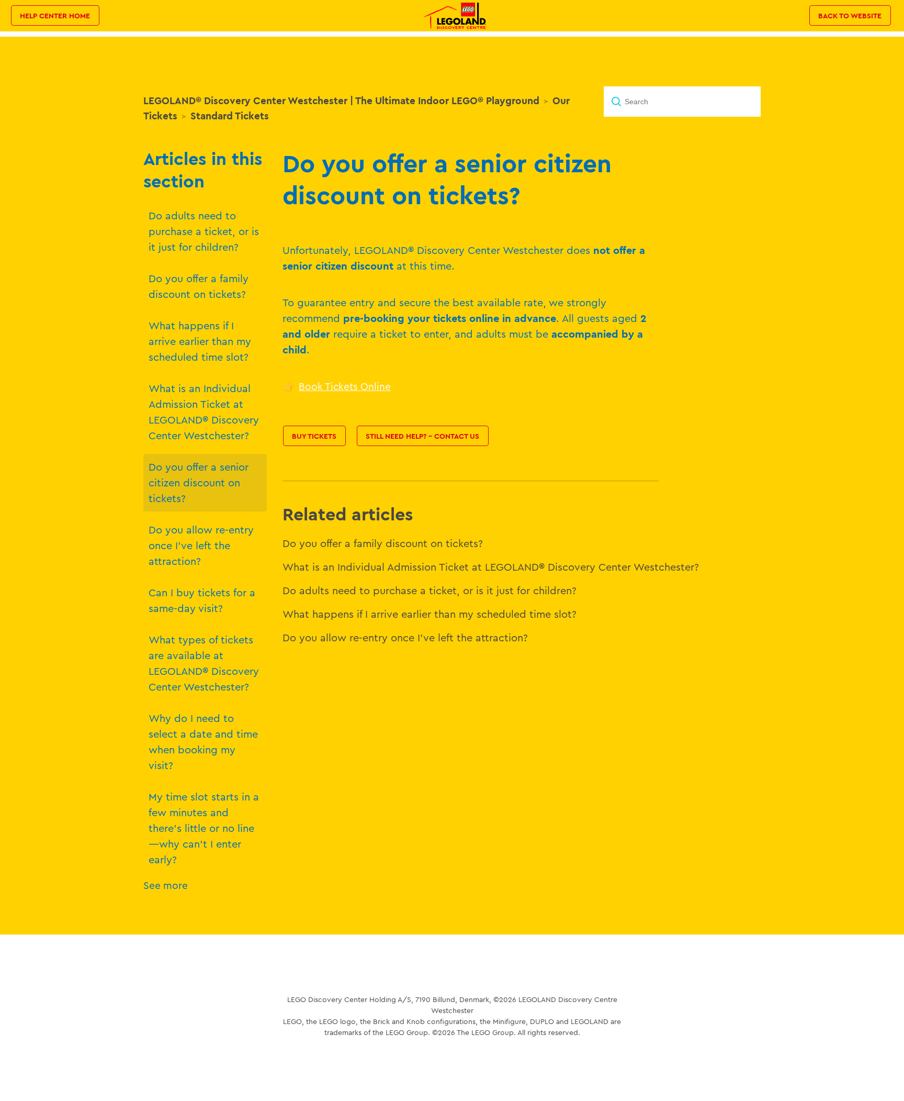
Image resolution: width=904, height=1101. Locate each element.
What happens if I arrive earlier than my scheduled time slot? (200, 341)
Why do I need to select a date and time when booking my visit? (203, 741)
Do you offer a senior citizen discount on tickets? (198, 482)
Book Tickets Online (345, 386)
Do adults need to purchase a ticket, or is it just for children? (204, 231)
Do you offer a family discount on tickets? (198, 286)
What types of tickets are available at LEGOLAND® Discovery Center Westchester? (204, 663)
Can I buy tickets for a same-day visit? (202, 600)
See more (165, 885)
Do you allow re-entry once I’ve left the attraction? (201, 545)
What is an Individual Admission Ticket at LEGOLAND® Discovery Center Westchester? (204, 412)
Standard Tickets (229, 115)
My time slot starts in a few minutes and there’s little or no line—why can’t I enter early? (204, 828)
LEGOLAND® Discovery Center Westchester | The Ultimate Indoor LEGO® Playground (341, 100)
